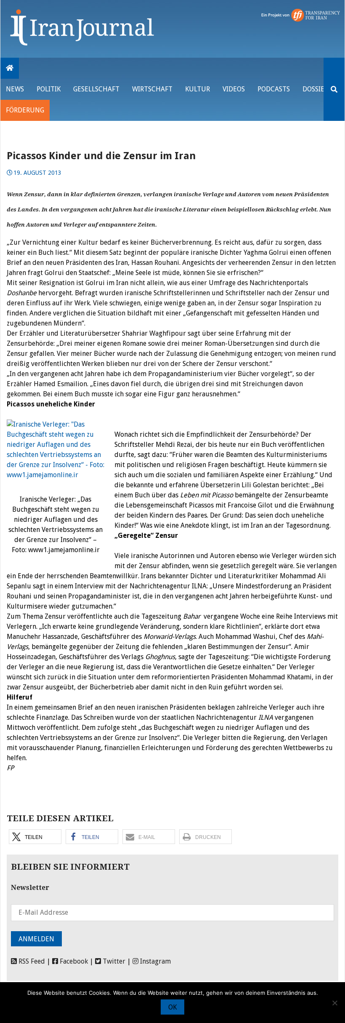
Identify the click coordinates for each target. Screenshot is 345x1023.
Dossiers (317, 89)
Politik (49, 89)
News (15, 89)
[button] (35, 836)
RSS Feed (31, 961)
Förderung (25, 110)
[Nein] (334, 1003)
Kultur (197, 89)
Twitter (113, 961)
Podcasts (273, 89)
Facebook (73, 961)
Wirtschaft (152, 89)
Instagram (154, 961)
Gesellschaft (96, 89)
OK (172, 1007)
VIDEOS (234, 89)
